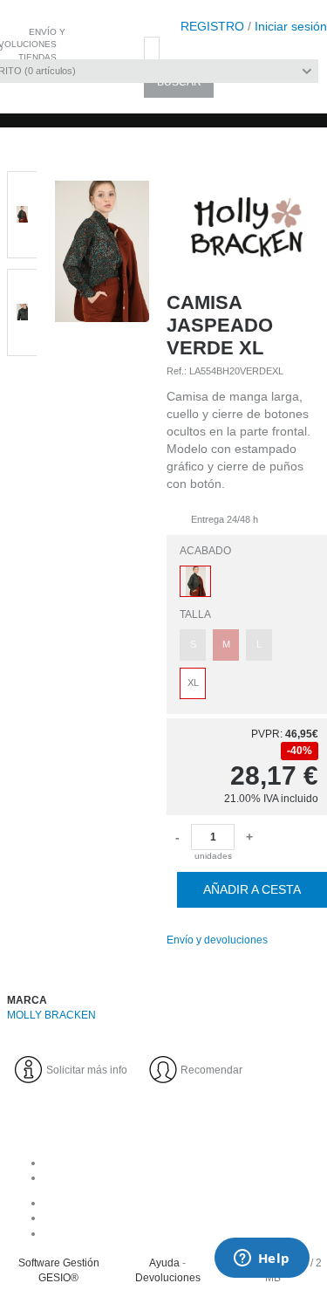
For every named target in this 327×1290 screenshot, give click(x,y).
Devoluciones (168, 1278)
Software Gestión (58, 1263)
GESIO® (58, 1278)
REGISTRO (212, 26)
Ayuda (164, 1263)
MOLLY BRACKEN (51, 1015)
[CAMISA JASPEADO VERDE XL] (102, 520)
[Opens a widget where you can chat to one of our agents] (262, 1259)
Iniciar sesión (291, 26)
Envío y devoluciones (217, 940)
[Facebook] (181, 1203)
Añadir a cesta (252, 889)
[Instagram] (181, 1217)
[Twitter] (181, 1233)
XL (193, 682)
